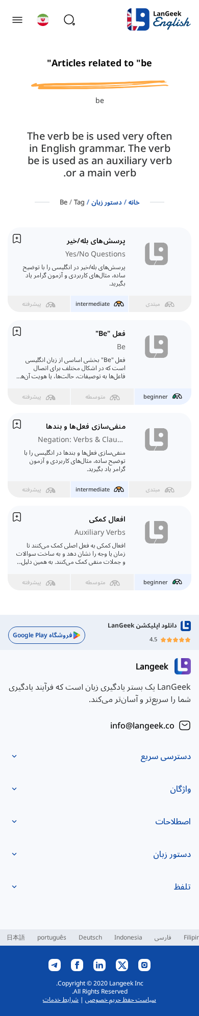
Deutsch (90, 937)
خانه (134, 201)
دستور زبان (106, 201)
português (51, 937)
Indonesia (128, 937)
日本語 (16, 937)
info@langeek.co (142, 725)
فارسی (163, 937)
